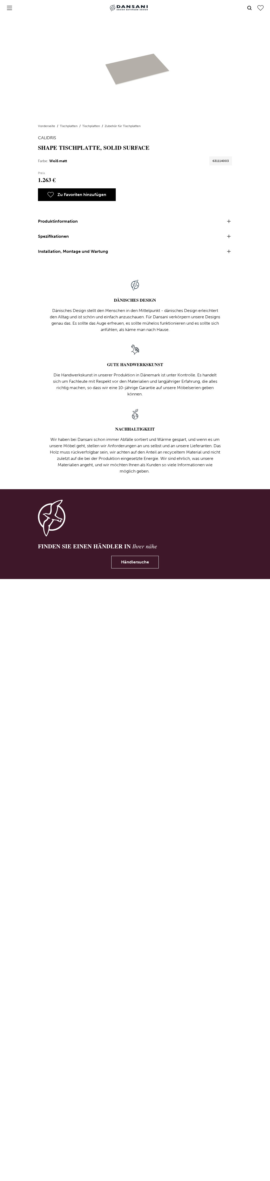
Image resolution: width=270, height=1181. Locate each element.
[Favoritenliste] (260, 8)
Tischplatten (69, 126)
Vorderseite (47, 126)
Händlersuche (135, 561)
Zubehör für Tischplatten (123, 126)
